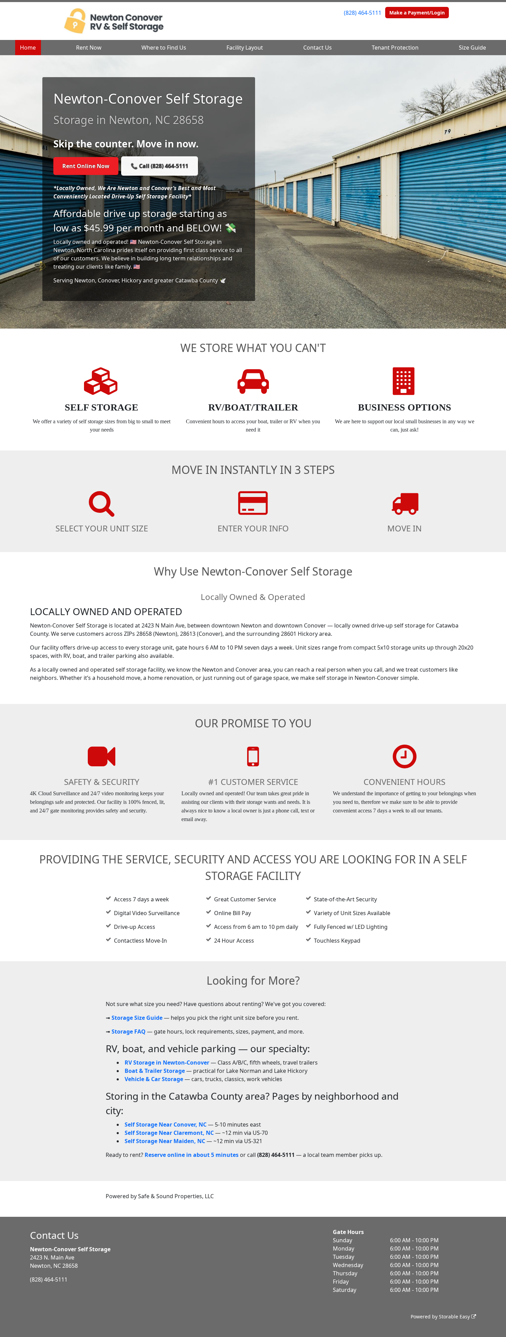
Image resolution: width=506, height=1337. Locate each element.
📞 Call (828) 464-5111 (159, 166)
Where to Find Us (163, 47)
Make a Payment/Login (417, 12)
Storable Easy (455, 1316)
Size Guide (472, 47)
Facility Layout (244, 47)
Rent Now (89, 47)
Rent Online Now (85, 166)
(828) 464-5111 (362, 13)
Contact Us (317, 47)
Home (28, 47)
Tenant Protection (395, 47)
